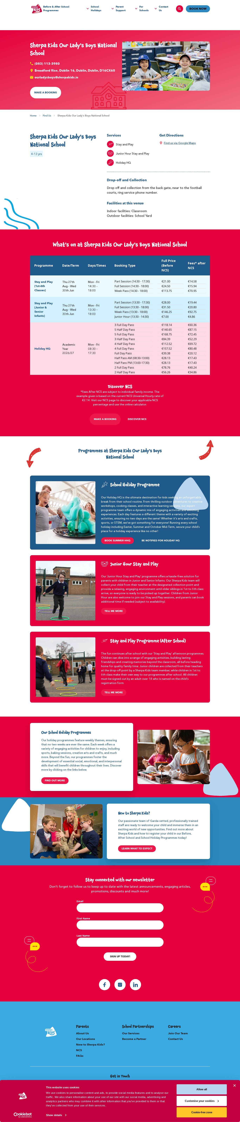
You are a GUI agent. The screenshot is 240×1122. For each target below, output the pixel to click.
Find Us (47, 115)
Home (33, 115)
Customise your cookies (200, 1100)
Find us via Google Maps (180, 143)
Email (80, 901)
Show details (54, 1115)
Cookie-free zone (201, 1112)
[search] (179, 8)
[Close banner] (234, 1085)
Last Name (83, 935)
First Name (83, 918)
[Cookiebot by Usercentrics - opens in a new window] (22, 1115)
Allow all (201, 1089)
